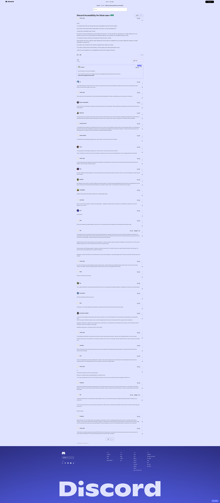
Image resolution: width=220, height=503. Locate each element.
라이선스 (149, 464)
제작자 (135, 462)
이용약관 (149, 454)
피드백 (107, 1)
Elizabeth (81, 179)
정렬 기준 (135, 60)
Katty (81, 271)
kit (80, 81)
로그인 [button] (209, 1)
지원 (134, 454)
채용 (121, 456)
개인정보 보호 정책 (151, 456)
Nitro (108, 456)
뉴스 (121, 460)
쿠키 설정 (149, 458)
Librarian (82, 67)
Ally (80, 230)
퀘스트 (135, 468)
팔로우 (137, 15)
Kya (80, 283)
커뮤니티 (135, 464)
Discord (98, 5)
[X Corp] (78, 54)
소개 (121, 454)
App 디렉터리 (109, 460)
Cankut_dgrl (82, 18)
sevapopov (82, 345)
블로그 (135, 458)
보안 (134, 456)
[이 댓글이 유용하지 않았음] (142, 85)
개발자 (135, 466)
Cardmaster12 (82, 293)
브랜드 (121, 458)
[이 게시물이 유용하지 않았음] (142, 22)
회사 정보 (149, 466)
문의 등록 (111, 1)
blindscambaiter (83, 135)
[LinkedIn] (80, 54)
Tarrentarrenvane (83, 123)
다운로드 (108, 454)
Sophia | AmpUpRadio (84, 102)
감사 (148, 462)
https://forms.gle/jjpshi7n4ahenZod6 (86, 75)
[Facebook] (77, 54)
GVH (81, 220)
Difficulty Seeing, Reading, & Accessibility (114, 5)
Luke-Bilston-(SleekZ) (84, 313)
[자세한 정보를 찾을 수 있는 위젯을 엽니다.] (215, 501)
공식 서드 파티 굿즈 (138, 470)
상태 (108, 458)
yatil (80, 210)
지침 (148, 460)
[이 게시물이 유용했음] (142, 19)
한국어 (64, 457)
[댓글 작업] (141, 67)
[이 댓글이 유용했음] (142, 82)
